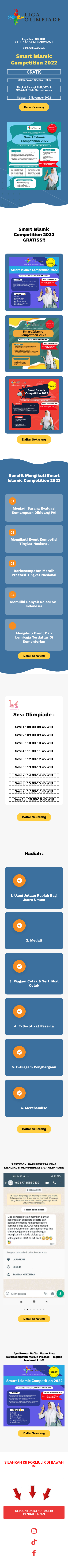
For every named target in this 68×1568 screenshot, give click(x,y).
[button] (7, 1240)
